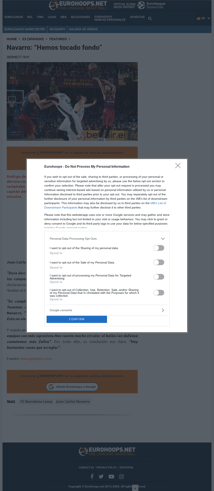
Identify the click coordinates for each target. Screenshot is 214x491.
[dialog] (107, 245)
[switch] (158, 248)
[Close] (179, 167)
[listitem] (107, 239)
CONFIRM (77, 319)
